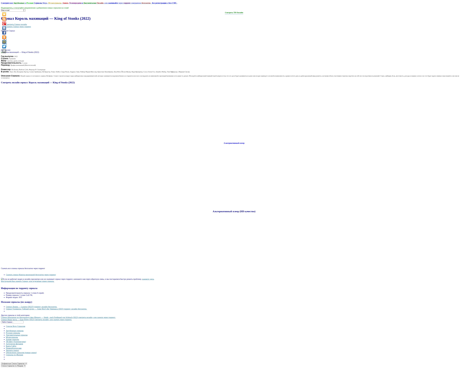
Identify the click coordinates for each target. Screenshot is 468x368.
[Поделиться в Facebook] (4, 33)
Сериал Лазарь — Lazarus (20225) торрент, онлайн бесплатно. (31, 307)
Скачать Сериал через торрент (18, 27)
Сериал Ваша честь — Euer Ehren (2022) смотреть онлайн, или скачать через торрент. (36, 320)
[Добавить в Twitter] (4, 46)
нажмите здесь (148, 279)
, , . (89, 3)
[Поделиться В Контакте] (4, 28)
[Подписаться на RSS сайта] (4, 19)
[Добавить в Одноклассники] (4, 37)
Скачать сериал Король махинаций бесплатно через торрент (31, 275)
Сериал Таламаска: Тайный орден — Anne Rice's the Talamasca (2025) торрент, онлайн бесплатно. (46, 309)
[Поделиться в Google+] (4, 23)
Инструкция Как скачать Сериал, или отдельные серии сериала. (27, 281)
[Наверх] (4, 51)
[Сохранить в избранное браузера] (4, 14)
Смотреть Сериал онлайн (16, 24)
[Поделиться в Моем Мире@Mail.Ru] (4, 42)
